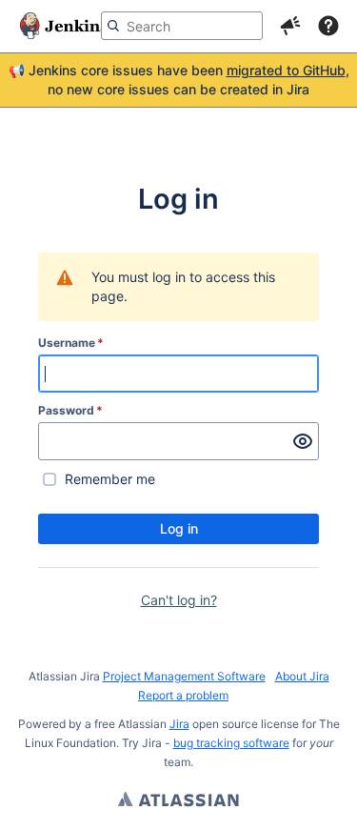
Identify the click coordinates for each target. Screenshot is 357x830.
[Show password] (303, 441)
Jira (179, 724)
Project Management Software (184, 676)
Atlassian (178, 801)
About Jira (302, 676)
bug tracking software (231, 743)
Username (71, 342)
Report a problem (183, 695)
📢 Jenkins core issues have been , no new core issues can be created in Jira (179, 79)
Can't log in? (179, 600)
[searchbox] (182, 25)
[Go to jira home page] (64, 26)
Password (70, 410)
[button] (290, 25)
